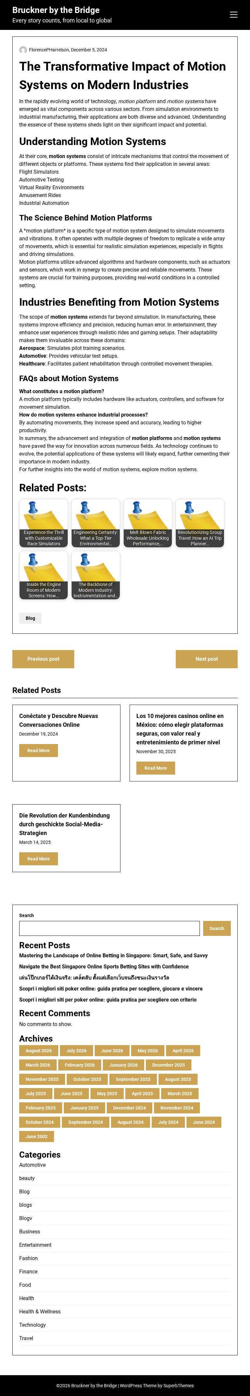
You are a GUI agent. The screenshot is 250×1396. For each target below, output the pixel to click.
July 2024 (168, 1122)
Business (29, 1232)
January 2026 (123, 1065)
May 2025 (107, 1093)
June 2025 (71, 1093)
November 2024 (176, 1107)
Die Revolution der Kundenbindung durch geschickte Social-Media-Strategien (64, 824)
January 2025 (84, 1107)
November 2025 (42, 1079)
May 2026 (148, 1050)
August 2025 (178, 1079)
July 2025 (36, 1093)
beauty (27, 1178)
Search (26, 915)
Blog (30, 618)
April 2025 (142, 1093)
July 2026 (76, 1050)
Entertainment (35, 1245)
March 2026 (38, 1065)
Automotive (32, 1165)
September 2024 (85, 1122)
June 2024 (204, 1122)
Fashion (28, 1258)
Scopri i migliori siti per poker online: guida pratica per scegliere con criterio (108, 1000)
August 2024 (131, 1122)
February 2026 (80, 1065)
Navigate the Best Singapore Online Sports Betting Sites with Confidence (104, 967)
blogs (25, 1205)
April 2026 (183, 1050)
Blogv (25, 1218)
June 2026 (112, 1050)
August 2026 (39, 1050)
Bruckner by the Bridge (56, 10)
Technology (32, 1325)
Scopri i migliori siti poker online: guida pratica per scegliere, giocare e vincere (111, 989)
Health (26, 1298)
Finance (28, 1272)
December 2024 (129, 1107)
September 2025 (133, 1079)
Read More (38, 750)
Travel (26, 1338)
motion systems (178, 469)
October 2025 (87, 1079)
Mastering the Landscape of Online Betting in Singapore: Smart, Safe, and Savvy (113, 955)
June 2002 (37, 1136)
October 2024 (40, 1122)
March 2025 (180, 1093)
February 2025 (41, 1107)
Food (25, 1285)
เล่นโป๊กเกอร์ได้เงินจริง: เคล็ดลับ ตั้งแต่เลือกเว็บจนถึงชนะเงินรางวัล (94, 978)
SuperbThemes (178, 1385)
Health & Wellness (40, 1312)
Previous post (43, 659)
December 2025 (168, 1065)
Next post (207, 659)
